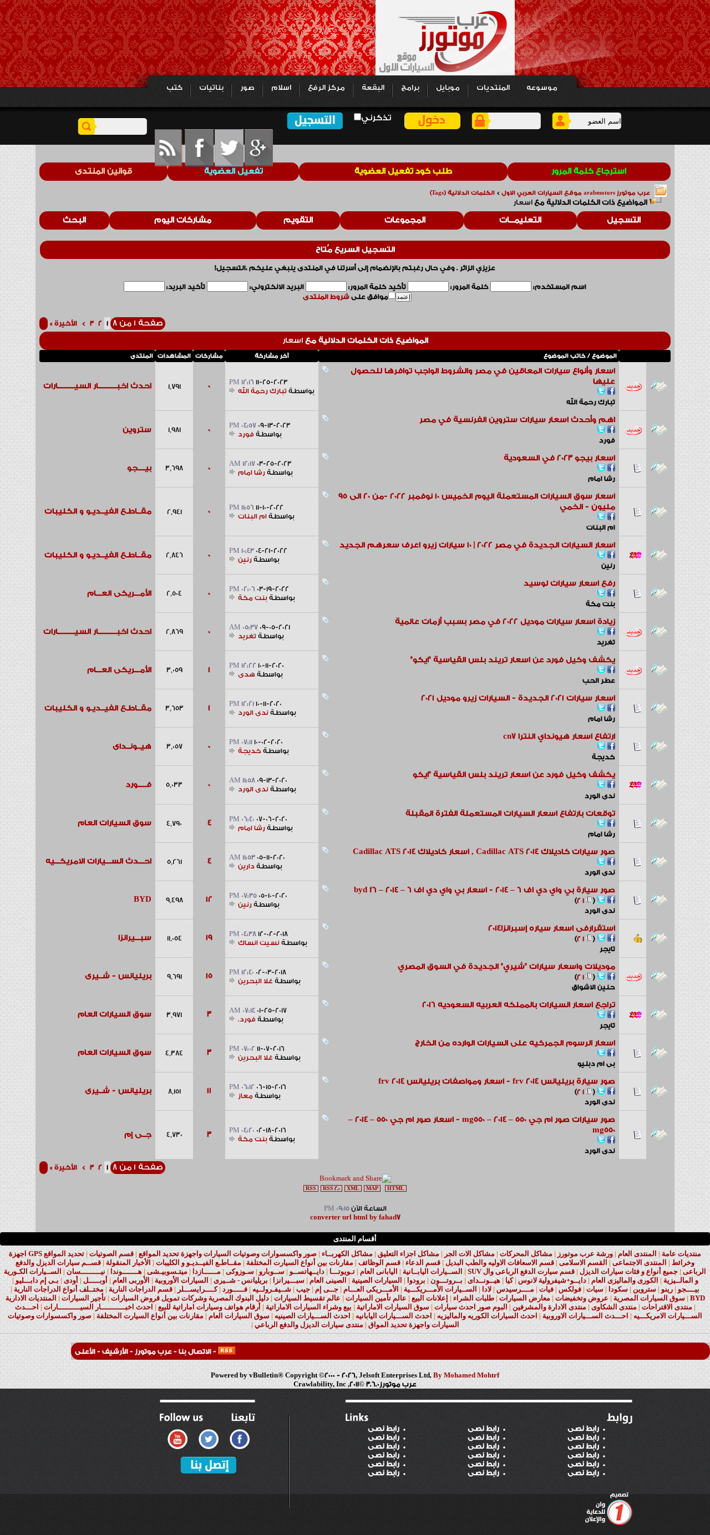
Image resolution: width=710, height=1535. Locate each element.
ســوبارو (272, 1271)
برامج (410, 88)
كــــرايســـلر (197, 1289)
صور (247, 88)
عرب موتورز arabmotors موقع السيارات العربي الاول (575, 193)
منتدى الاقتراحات (667, 1307)
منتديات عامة (681, 1253)
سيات (595, 1289)
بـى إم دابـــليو (37, 1280)
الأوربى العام (131, 1280)
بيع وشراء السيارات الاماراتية (309, 1307)
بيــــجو (139, 468)
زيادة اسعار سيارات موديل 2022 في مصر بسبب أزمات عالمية (505, 621)
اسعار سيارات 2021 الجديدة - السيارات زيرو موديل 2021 (518, 698)
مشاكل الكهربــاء (347, 1253)
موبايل (448, 88)
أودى (71, 1280)
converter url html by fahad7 (355, 1217)
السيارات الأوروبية (182, 1280)
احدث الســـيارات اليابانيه (394, 1316)
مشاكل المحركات (526, 1253)
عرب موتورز (153, 1351)
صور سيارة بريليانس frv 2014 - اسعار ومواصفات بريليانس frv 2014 (496, 1081)
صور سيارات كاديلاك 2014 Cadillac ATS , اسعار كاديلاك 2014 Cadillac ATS (484, 851)
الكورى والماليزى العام (624, 1280)
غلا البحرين (255, 981)
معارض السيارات (524, 1298)
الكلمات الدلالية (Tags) (462, 193)
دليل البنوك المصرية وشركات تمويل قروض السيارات (190, 1298)
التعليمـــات (520, 220)
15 (209, 976)
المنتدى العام (637, 1253)
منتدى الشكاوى (614, 1307)
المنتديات (493, 88)
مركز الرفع (326, 88)
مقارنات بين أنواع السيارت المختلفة (299, 1262)
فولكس (570, 1289)
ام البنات (600, 527)
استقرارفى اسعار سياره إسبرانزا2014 (551, 928)
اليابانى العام (379, 1271)
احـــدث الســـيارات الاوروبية (585, 1316)
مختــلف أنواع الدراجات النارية (59, 1289)
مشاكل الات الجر (469, 1253)
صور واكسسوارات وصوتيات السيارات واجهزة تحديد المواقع (228, 1253)
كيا (509, 1280)
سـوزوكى (240, 1271)
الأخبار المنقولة (128, 1262)
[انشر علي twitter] (601, 392)
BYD (142, 899)
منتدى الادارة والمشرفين (549, 1307)
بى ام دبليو (596, 1064)
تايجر (607, 949)
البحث (74, 220)
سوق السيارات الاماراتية (393, 1307)
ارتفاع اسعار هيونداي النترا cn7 (559, 736)
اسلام (281, 88)
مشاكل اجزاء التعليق (408, 1253)
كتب (174, 88)
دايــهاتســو (307, 1271)
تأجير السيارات (84, 1298)
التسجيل (624, 220)
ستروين (137, 429)
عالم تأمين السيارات (376, 1298)
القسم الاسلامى (583, 1262)
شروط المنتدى (326, 297)
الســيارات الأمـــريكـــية (440, 1289)
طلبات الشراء (473, 1298)
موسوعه (541, 88)
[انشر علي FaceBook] (611, 392)
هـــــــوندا (126, 1271)
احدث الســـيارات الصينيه (313, 1316)
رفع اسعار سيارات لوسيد (569, 583)
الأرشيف (115, 1351)
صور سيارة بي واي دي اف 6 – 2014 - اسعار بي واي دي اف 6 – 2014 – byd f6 (484, 890)
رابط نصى (383, 1428)
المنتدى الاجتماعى (639, 1262)
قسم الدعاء (422, 1262)
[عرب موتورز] (227, 1351)
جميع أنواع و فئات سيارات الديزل (629, 1271)
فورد (607, 440)
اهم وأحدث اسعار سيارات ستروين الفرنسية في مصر (517, 419)
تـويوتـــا (342, 1271)
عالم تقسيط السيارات (307, 1298)
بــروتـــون (446, 1280)
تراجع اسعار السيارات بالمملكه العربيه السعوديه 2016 (518, 1004)
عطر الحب (598, 680)
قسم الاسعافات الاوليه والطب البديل (499, 1262)
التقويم (298, 220)
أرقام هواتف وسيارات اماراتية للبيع (209, 1307)
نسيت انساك (259, 943)
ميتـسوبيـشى (167, 1271)
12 (209, 899)
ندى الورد (253, 712)
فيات (546, 1289)
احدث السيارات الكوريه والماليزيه (487, 1316)
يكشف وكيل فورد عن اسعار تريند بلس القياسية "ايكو (514, 774)
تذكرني (376, 118)
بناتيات (211, 88)
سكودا (618, 1289)
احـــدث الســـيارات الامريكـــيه (98, 861)
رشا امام (601, 478)
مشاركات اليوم (182, 220)
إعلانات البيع (430, 1298)
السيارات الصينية (377, 1280)
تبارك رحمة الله (590, 402)
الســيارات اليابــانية (433, 1271)
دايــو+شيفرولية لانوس (552, 1280)
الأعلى (85, 1351)
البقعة (373, 88)
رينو (667, 1289)
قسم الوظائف (379, 1262)
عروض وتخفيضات (581, 1298)
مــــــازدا (206, 1271)
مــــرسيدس (515, 1289)
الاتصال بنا (195, 1351)
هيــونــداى (132, 746)
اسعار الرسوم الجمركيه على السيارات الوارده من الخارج (515, 1043)
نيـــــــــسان (86, 1271)
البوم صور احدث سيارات (471, 1307)
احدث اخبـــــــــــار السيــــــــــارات (97, 386)
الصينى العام (328, 1280)
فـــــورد (138, 784)
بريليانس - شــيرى (118, 976)
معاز (245, 1096)
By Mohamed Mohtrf (466, 1375)
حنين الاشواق (593, 987)
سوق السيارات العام (114, 823)
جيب (303, 1289)
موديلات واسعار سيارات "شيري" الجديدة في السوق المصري (506, 966)
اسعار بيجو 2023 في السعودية (559, 458)
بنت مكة (600, 604)
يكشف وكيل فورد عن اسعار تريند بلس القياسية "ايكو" (512, 659)
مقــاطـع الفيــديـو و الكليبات (97, 511)
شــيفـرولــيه (271, 1289)
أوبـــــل (95, 1280)
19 (209, 937)
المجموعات (404, 220)
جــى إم (137, 1134)
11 (209, 1090)
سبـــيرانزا (134, 937)
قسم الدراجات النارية (141, 1289)
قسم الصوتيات (111, 1253)
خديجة (603, 757)
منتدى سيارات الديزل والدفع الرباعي (309, 1324)
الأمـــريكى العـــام (119, 593)
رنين (608, 566)
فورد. (247, 1019)
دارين (246, 866)
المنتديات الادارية (31, 1298)
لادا (486, 1289)
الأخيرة (63, 323)
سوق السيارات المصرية (649, 1298)
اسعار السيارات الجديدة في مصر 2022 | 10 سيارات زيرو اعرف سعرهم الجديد (477, 545)
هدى (246, 674)
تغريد (606, 642)
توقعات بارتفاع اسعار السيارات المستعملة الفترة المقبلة (510, 813)
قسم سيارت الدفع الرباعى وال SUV (521, 1271)
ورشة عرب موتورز (585, 1253)
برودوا (416, 1280)
